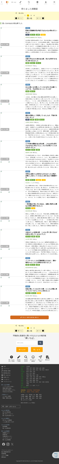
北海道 (22, 366)
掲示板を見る (6, 373)
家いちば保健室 (5, 431)
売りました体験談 (7, 420)
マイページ (6, 368)
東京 (43, 370)
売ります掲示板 (7, 412)
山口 (40, 378)
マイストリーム (7, 381)
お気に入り (6, 377)
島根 (37, 378)
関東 (22, 370)
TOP (4, 366)
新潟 (27, 371)
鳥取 (34, 378)
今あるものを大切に (8, 391)
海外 (22, 385)
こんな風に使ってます (8, 422)
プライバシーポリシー (7, 450)
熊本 (40, 382)
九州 (22, 382)
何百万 (28, 392)
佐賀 (31, 382)
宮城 (37, 368)
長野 (31, 371)
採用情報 (3, 453)
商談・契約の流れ (7, 398)
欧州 (34, 385)
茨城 (27, 370)
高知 (37, 380)
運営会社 (3, 457)
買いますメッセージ (8, 414)
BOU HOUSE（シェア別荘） (28, 403)
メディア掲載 (4, 455)
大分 (37, 382)
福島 (43, 368)
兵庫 (37, 377)
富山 (27, 373)
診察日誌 (5, 434)
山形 (40, 368)
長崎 (34, 382)
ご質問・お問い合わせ (10, 406)
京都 (31, 377)
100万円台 (29, 390)
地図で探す (26, 387)
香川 (27, 380)
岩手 (31, 368)
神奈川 (47, 370)
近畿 (22, 377)
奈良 (40, 377)
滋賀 (27, 377)
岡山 (27, 378)
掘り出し (23, 392)
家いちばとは (6, 375)
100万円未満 (36, 390)
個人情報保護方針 (6, 452)
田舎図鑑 (5, 426)
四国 (22, 380)
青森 (27, 368)
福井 (34, 373)
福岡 (27, 382)
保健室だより (6, 433)
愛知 (31, 375)
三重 (37, 375)
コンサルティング (7, 438)
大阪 (34, 377)
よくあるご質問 (7, 396)
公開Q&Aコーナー (7, 436)
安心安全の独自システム (9, 390)
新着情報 (23, 390)
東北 (22, 368)
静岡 (27, 375)
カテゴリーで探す (27, 400)
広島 (31, 378)
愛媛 (34, 380)
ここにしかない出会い (8, 386)
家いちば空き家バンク (8, 415)
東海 (22, 375)
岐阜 (34, 375)
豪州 (27, 385)
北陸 (22, 373)
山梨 (34, 371)
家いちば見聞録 (7, 440)
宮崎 (43, 382)
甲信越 (22, 371)
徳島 (31, 380)
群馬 (34, 370)
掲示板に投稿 (6, 371)
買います (36, 349)
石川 (31, 373)
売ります (22, 349)
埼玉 (37, 370)
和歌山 (44, 377)
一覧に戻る (21, 13)
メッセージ (6, 379)
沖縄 (22, 384)
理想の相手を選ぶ (7, 388)
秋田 (34, 368)
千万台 (33, 392)
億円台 (37, 392)
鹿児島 (47, 382)
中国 (22, 378)
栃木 (31, 370)
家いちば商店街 (7, 428)
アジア (37, 385)
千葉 (40, 370)
